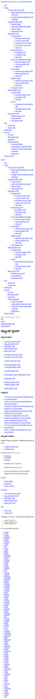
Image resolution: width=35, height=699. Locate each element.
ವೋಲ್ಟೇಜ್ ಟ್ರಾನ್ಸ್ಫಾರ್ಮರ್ (18, 116)
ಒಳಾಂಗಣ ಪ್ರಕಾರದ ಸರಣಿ (22, 64)
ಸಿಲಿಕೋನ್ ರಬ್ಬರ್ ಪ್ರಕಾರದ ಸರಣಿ (24, 71)
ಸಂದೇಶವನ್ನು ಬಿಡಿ (9, 449)
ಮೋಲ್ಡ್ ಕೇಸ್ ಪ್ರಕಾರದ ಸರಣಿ (22, 95)
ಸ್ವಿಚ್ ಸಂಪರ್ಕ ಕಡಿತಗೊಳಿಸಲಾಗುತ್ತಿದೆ (21, 26)
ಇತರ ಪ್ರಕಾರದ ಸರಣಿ (17, 31)
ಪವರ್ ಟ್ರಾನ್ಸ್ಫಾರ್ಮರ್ (17, 50)
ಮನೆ (5, 5)
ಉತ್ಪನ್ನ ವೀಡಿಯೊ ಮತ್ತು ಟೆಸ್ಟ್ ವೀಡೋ (21, 146)
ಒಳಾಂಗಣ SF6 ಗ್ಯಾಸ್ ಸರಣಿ (22, 45)
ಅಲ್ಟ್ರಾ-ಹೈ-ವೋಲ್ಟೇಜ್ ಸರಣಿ (15, 22)
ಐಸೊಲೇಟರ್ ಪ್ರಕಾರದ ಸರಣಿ (23, 109)
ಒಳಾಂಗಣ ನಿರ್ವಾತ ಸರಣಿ (22, 40)
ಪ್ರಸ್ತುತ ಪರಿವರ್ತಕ (16, 118)
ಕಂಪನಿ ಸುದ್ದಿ (11, 125)
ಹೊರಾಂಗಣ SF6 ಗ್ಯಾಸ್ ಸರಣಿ (23, 43)
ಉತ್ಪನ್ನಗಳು (4, 490)
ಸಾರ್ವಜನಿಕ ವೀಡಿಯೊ (17, 144)
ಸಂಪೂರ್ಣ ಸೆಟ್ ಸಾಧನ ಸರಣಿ (16, 10)
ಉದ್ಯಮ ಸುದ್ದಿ (11, 127)
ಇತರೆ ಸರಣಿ (18, 48)
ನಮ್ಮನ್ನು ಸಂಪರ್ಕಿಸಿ (9, 156)
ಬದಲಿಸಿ (13, 102)
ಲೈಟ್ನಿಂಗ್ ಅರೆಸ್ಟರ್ (16, 29)
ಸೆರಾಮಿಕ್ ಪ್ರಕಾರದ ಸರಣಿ (22, 73)
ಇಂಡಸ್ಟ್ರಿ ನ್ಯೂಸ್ (8, 513)
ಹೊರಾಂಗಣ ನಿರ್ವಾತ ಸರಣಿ (22, 38)
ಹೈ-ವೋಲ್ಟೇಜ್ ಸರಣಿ (13, 33)
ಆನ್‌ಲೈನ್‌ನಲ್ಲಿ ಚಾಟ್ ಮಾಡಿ (11, 446)
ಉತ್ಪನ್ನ (6, 8)
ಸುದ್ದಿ (5, 123)
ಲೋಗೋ (29, 1)
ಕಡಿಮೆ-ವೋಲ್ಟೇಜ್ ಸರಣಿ (14, 90)
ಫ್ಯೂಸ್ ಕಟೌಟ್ (15, 69)
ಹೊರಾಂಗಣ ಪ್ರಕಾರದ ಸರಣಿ (22, 62)
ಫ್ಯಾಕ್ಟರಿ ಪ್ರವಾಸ (15, 153)
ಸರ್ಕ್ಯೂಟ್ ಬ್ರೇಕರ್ (16, 24)
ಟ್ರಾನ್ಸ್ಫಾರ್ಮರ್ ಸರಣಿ (13, 113)
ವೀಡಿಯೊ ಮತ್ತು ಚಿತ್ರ (13, 142)
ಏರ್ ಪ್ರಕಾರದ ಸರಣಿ (20, 97)
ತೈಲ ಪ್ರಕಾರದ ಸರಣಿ (20, 52)
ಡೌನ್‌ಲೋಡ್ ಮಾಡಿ (13, 137)
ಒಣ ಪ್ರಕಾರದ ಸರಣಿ (20, 55)
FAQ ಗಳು (10, 135)
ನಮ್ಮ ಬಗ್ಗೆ (6, 132)
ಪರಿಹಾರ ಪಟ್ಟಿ (7, 130)
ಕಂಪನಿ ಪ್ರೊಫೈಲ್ (8, 481)
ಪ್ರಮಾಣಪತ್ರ (11, 139)
